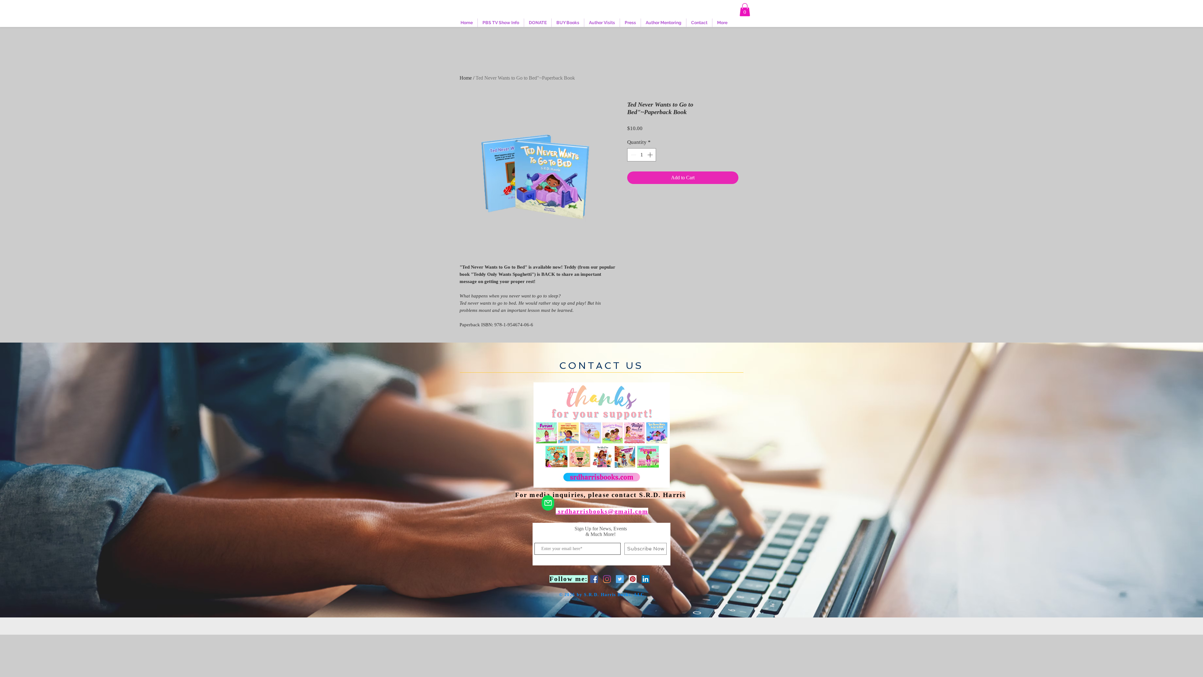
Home (466, 78)
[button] (744, 9)
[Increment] (650, 155)
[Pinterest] (633, 579)
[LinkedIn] (645, 579)
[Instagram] (607, 579)
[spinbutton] (642, 155)
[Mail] (548, 503)
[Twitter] (620, 579)
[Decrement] (633, 155)
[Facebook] (594, 579)
